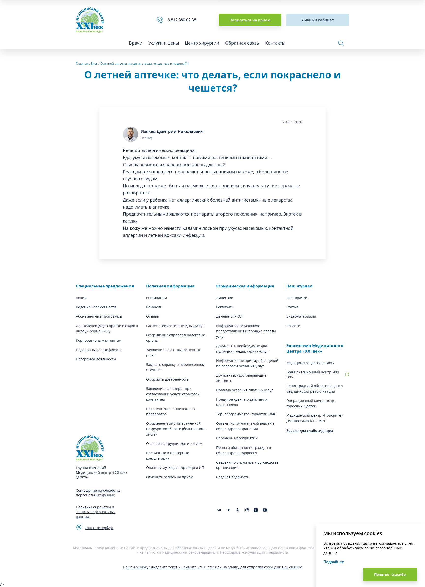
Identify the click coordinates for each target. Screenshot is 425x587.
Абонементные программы (99, 316)
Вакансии (154, 307)
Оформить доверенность (167, 379)
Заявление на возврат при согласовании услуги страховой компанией (173, 394)
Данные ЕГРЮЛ (229, 316)
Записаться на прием (250, 19)
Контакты (275, 43)
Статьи (292, 307)
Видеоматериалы (301, 316)
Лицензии (224, 297)
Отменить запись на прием (169, 477)
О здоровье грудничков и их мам (174, 443)
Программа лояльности (96, 359)
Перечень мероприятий (237, 438)
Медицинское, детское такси (310, 362)
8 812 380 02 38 (183, 20)
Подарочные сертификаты (98, 349)
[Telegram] (228, 510)
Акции (81, 297)
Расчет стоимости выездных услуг (175, 325)
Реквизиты (225, 307)
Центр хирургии (202, 43)
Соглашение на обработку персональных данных (98, 492)
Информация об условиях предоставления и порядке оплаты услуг (246, 331)
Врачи (135, 43)
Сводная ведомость (232, 477)
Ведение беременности (96, 307)
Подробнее (333, 561)
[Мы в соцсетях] (237, 510)
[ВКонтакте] (219, 510)
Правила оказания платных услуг (244, 390)
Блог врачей (296, 297)
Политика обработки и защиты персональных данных (95, 512)
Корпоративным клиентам (98, 340)
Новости (293, 325)
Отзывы (153, 316)
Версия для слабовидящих (309, 430)
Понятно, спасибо (390, 574)
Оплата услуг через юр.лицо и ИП (175, 467)
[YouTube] (265, 510)
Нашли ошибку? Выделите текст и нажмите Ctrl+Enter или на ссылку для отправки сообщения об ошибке (212, 567)
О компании (156, 297)
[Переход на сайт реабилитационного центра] (347, 374)
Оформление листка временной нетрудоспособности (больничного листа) (175, 429)
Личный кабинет (318, 19)
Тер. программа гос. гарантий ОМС (246, 414)
